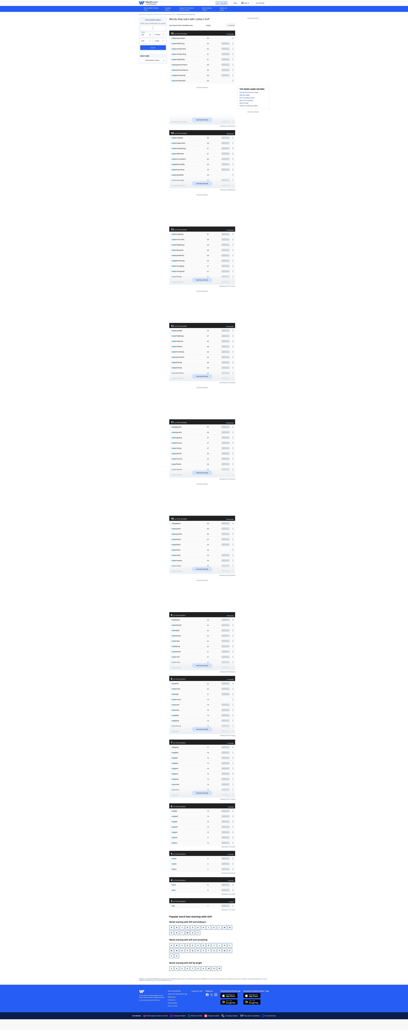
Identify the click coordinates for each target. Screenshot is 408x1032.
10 (209, 968)
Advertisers (172, 997)
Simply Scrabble (213, 1016)
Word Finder (142, 14)
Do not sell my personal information (149, 1000)
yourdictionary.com (256, 979)
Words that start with (169, 14)
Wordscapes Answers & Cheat (157, 1016)
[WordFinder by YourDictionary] (148, 3)
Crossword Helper (179, 1016)
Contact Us (171, 1000)
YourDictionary (270, 1016)
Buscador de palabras (252, 1016)
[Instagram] (215, 995)
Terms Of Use (172, 1006)
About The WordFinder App (177, 994)
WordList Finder (196, 1016)
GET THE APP (221, 3)
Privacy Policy (172, 1003)
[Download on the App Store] (228, 996)
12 (219, 968)
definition (225, 43)
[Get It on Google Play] (228, 1002)
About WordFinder (174, 991)
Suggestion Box (197, 991)
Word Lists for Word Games (154, 14)
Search (153, 48)
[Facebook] (207, 995)
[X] (211, 995)
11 (214, 968)
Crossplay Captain (231, 1016)
